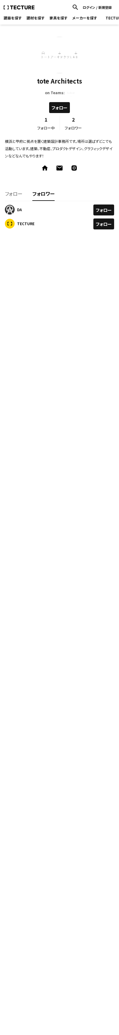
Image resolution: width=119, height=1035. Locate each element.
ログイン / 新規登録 (97, 7)
